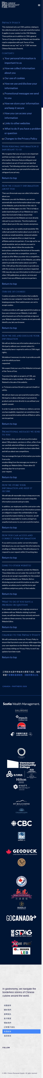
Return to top (9, 177)
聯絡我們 (7, 1023)
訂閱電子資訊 (9, 1027)
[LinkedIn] (7, 1057)
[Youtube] (7, 1065)
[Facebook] (7, 1053)
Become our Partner (11, 691)
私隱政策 (7, 1031)
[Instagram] (7, 1061)
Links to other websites (17, 123)
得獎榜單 (7, 1005)
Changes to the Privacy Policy (20, 138)
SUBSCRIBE (21, 680)
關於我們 (7, 1010)
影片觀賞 (7, 1018)
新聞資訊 (7, 1014)
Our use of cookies (14, 78)
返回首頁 (7, 1036)
